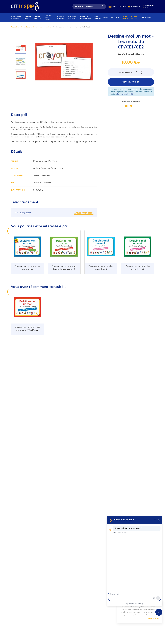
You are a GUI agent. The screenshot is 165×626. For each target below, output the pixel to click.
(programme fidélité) (125, 94)
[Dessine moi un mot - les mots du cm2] (137, 246)
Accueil (14, 27)
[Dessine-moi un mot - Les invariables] (27, 246)
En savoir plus (153, 618)
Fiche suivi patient (23, 213)
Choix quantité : (126, 72)
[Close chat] (158, 612)
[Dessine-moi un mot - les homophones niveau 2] (64, 246)
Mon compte (135, 6)
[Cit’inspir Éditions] (25, 6)
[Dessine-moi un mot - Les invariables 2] (101, 246)
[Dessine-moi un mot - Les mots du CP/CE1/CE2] (27, 307)
